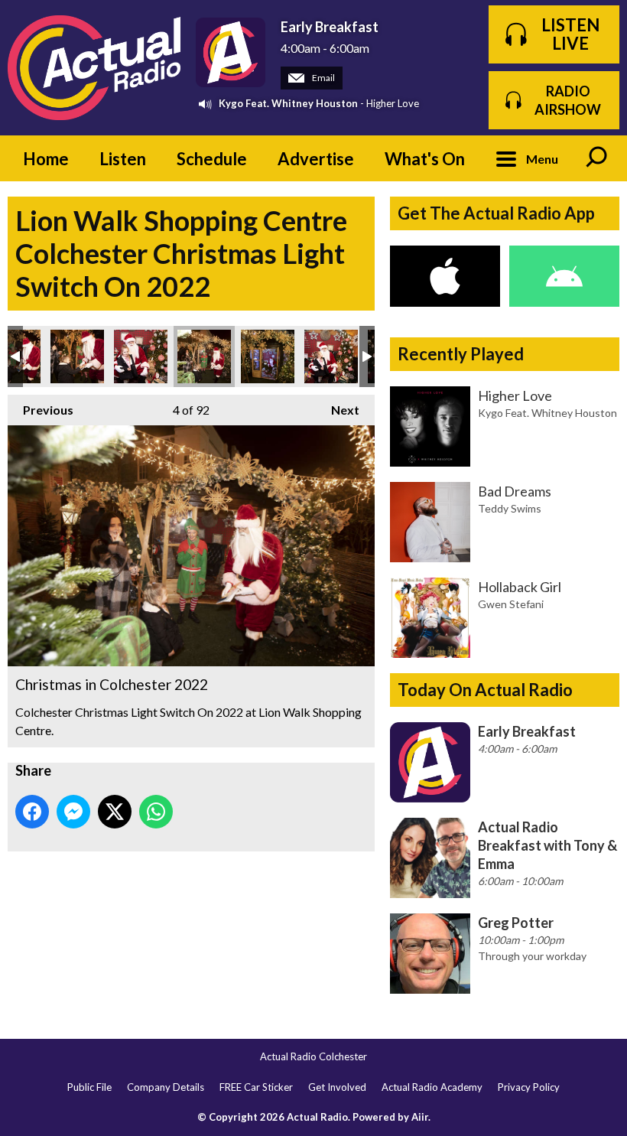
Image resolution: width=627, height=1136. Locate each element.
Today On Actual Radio (485, 689)
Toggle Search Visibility (596, 158)
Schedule (212, 158)
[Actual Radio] (94, 67)
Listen (122, 158)
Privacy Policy (529, 1087)
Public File (89, 1087)
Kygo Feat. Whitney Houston (288, 103)
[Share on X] (115, 811)
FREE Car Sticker (256, 1087)
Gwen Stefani (511, 603)
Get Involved (337, 1087)
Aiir (419, 1117)
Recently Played (461, 353)
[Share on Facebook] (32, 811)
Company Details (165, 1087)
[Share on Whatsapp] (156, 811)
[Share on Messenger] (73, 811)
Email (322, 77)
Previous (40, 409)
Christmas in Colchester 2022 (77, 356)
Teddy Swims (509, 508)
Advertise (316, 158)
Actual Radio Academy (432, 1087)
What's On (425, 158)
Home (46, 158)
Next (337, 409)
